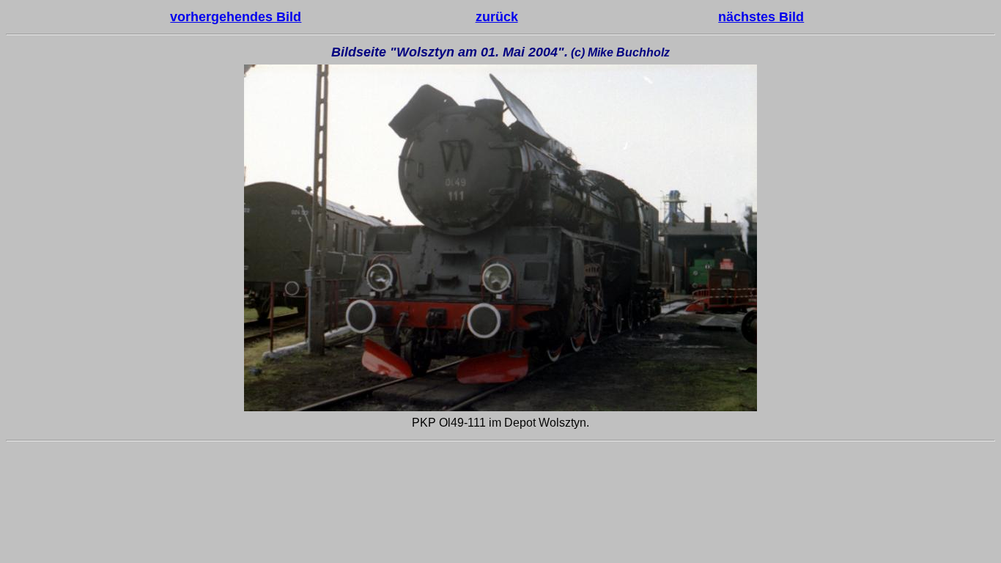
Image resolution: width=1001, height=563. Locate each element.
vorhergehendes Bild (235, 17)
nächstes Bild (761, 17)
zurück (497, 17)
